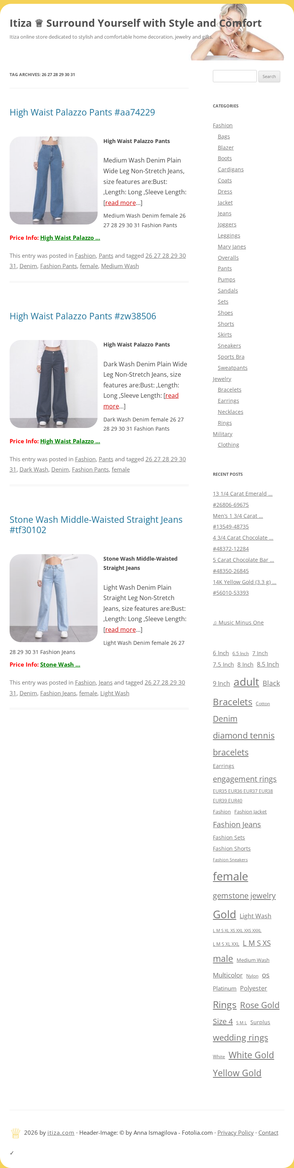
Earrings (228, 400)
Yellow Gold (237, 1073)
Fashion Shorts (232, 848)
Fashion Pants (58, 266)
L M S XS (257, 943)
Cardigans (231, 169)
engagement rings (245, 779)
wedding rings (240, 1037)
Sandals (228, 290)
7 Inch (260, 653)
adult (246, 681)
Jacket (225, 202)
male (223, 959)
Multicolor (228, 975)
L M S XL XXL (226, 944)
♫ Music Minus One (238, 622)
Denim (28, 266)
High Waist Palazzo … (70, 237)
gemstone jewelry (244, 895)
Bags (224, 136)
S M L (241, 1022)
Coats (225, 180)
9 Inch (221, 683)
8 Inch (245, 664)
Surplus (260, 1022)
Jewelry (222, 378)
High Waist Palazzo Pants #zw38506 (83, 316)
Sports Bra (231, 356)
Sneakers (229, 345)
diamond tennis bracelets (243, 744)
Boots (225, 158)
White (219, 1056)
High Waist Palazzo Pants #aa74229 (82, 112)
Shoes (225, 312)
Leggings (229, 235)
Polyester (253, 988)
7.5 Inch (223, 664)
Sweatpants (233, 367)
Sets (223, 301)
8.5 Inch (268, 664)
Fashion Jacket (250, 811)
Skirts (225, 334)
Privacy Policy (235, 1132)
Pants (106, 255)
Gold (224, 914)
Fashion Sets (229, 837)
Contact (268, 1132)
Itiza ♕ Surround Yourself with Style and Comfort (136, 23)
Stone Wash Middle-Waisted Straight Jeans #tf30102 (96, 525)
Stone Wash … (60, 664)
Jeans (106, 682)
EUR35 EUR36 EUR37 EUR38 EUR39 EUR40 (243, 796)
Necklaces (230, 411)
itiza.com (61, 1132)
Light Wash (114, 693)
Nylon (252, 976)
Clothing (228, 444)
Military (222, 434)
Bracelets (230, 389)
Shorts (226, 323)
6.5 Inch (240, 653)
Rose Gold (259, 1004)
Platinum (225, 988)
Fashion (85, 255)
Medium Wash (120, 266)
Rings (225, 422)
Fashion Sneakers (230, 859)
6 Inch (221, 653)
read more (120, 202)
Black (271, 683)
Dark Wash (34, 469)
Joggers (227, 224)
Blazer (226, 147)
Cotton (263, 703)
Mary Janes (232, 246)
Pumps (226, 279)
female (89, 266)
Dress (225, 191)
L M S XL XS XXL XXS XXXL (237, 930)
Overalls (228, 257)
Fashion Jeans (58, 693)
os (266, 975)
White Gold (251, 1055)
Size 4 (223, 1021)
